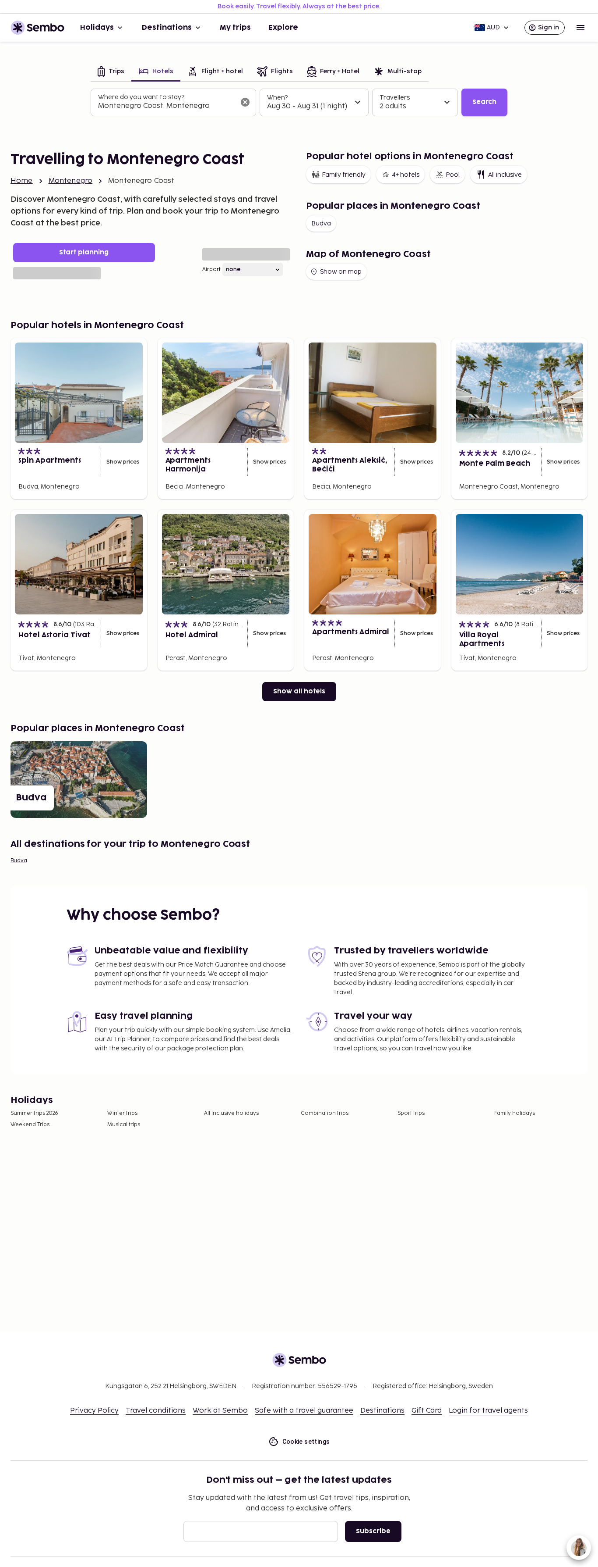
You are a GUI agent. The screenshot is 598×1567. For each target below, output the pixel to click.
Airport (211, 269)
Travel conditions (156, 1410)
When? (277, 97)
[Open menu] (580, 28)
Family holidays (514, 1113)
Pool (453, 174)
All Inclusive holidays (231, 1113)
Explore (283, 27)
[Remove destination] (245, 102)
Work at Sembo (220, 1410)
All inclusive (505, 174)
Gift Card (427, 1410)
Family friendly (344, 174)
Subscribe (373, 1531)
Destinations (167, 27)
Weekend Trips (30, 1124)
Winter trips (122, 1113)
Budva (321, 223)
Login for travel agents (488, 1410)
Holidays (97, 27)
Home (22, 181)
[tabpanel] (299, 103)
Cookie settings (306, 1441)
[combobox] (166, 106)
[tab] (111, 72)
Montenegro (71, 181)
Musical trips (123, 1124)
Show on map (341, 271)
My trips (235, 27)
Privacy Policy (94, 1410)
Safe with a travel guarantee (304, 1410)
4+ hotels (405, 174)
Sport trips (411, 1113)
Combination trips (324, 1113)
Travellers (395, 97)
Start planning (84, 252)
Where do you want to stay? (141, 97)
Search (484, 102)
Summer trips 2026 (34, 1113)
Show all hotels (299, 691)
